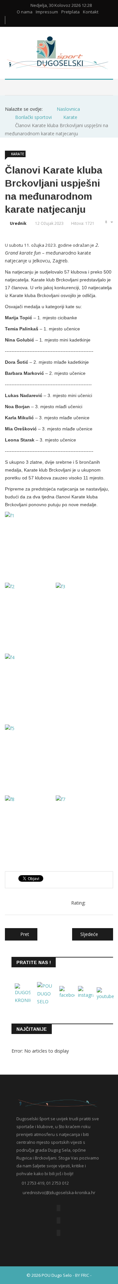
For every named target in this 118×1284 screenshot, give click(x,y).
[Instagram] (58, 1233)
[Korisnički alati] (108, 222)
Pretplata (70, 12)
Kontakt (90, 12)
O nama (24, 12)
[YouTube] (58, 1220)
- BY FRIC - (82, 1275)
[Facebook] (58, 1208)
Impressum (47, 12)
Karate (17, 154)
